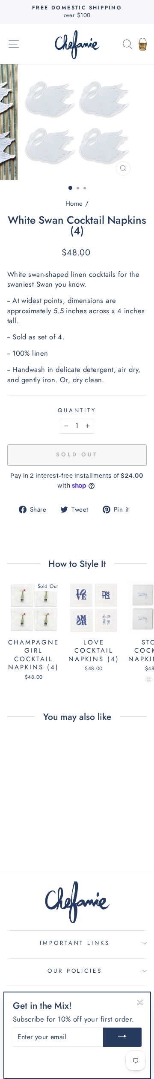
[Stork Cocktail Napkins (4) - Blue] (148, 679)
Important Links (75, 943)
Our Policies (75, 971)
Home (74, 203)
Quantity (77, 410)
